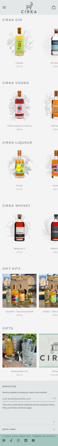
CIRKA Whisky (16, 205)
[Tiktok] (11, 440)
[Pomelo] (19, 165)
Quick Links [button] (9, 429)
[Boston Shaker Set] (19, 350)
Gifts (7, 328)
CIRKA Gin (12, 20)
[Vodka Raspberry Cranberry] (19, 105)
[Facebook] (3, 440)
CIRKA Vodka (15, 83)
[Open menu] (7, 7)
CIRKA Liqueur (17, 142)
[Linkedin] (25, 440)
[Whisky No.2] (19, 228)
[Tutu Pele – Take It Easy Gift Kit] (19, 291)
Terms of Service (19, 408)
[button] (29, 421)
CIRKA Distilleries (15, 436)
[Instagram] (18, 440)
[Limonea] (19, 42)
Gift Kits (11, 268)
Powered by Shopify (44, 436)
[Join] (53, 398)
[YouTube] (33, 440)
